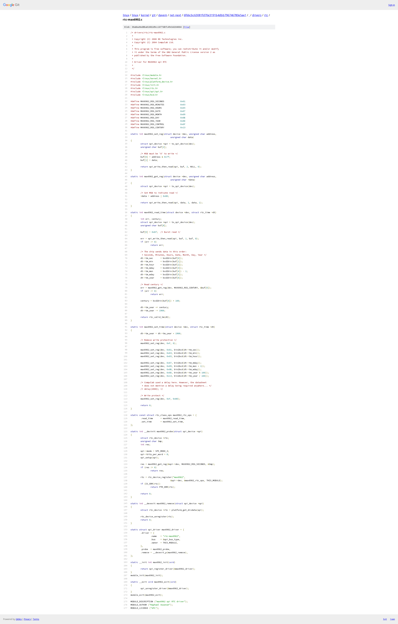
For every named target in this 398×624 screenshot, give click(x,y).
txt (385, 619)
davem (162, 15)
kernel (145, 15)
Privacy (27, 619)
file (186, 27)
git (154, 15)
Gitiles (19, 619)
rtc (266, 15)
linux (126, 15)
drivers (256, 15)
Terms (36, 619)
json (392, 619)
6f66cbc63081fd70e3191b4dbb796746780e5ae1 (215, 15)
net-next (175, 15)
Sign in (391, 4)
